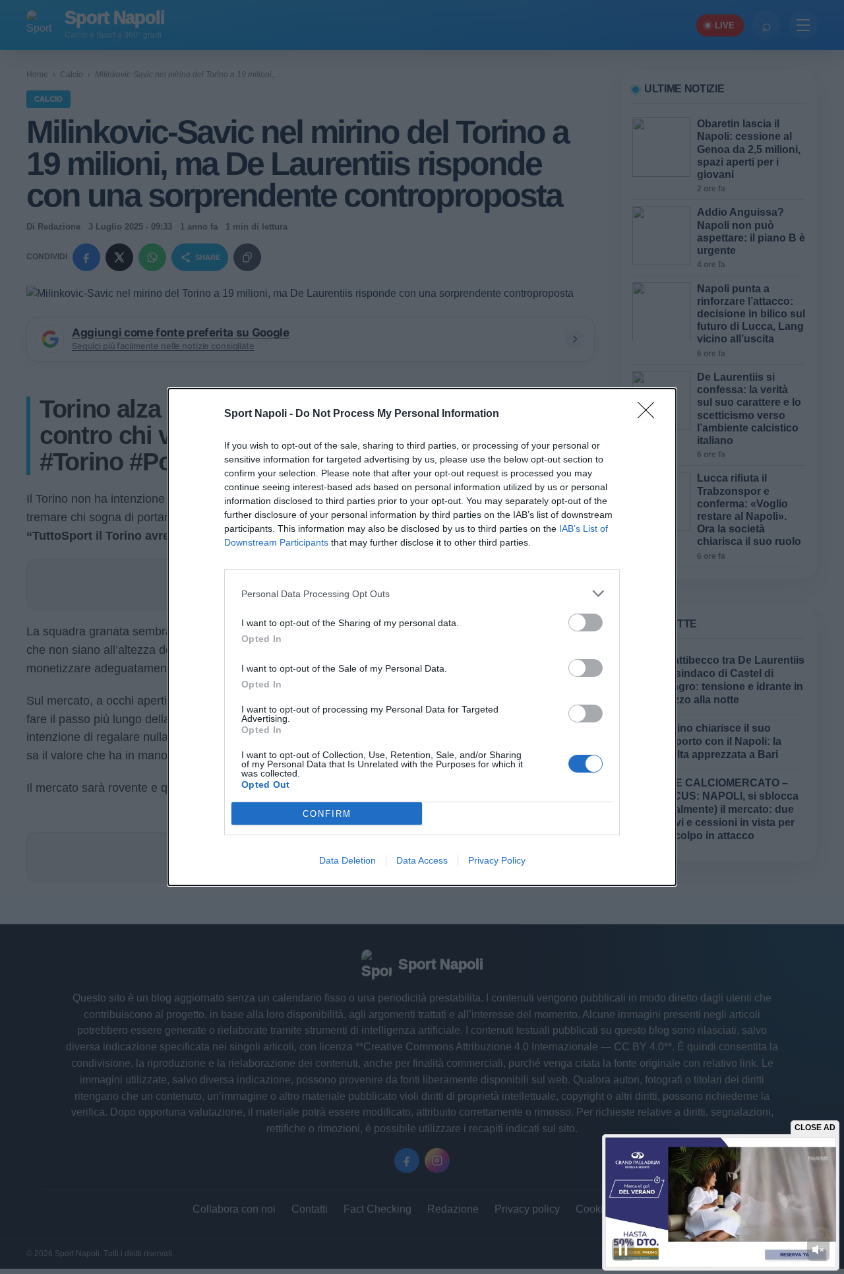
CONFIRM (327, 814)
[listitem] (422, 593)
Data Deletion (347, 860)
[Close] (650, 414)
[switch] (585, 622)
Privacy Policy (497, 860)
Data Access (422, 860)
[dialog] (422, 637)
